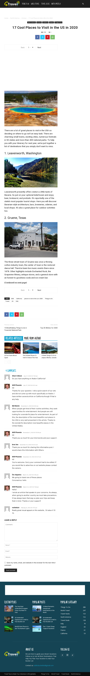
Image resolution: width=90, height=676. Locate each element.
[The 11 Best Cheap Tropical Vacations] (36, 629)
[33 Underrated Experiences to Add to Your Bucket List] (8, 620)
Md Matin (16, 406)
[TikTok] (72, 655)
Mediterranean (9, 352)
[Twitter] (42, 37)
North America (56, 3)
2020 (12, 298)
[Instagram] (67, 655)
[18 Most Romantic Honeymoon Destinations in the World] (36, 609)
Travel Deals (45, 3)
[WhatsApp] (52, 37)
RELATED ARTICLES (14, 338)
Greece (25, 352)
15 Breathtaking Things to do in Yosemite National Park (15, 329)
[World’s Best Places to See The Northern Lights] (8, 629)
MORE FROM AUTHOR (32, 338)
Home (6, 18)
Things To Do (25, 3)
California (45, 22)
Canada (44, 352)
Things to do (49, 298)
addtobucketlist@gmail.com (44, 665)
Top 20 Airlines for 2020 (49, 328)
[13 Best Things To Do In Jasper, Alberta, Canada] (49, 348)
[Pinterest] (47, 37)
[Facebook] (37, 37)
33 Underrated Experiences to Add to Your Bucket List (21, 619)
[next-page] (9, 362)
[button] (83, 4)
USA (17, 301)
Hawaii (51, 22)
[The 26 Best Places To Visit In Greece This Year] (31, 348)
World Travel (35, 3)
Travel (7, 301)
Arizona (24, 18)
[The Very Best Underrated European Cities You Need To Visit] (8, 609)
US (12, 301)
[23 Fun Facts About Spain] (12, 348)
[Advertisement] (45, 12)
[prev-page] (5, 362)
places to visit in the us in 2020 (33, 298)
